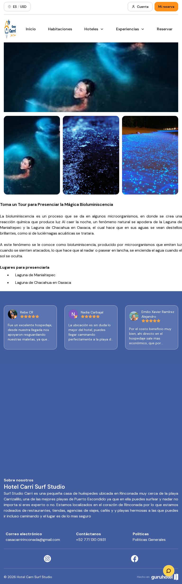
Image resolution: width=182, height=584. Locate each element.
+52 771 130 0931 (91, 539)
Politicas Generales (149, 539)
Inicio (31, 29)
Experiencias (127, 29)
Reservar (165, 29)
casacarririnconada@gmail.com (33, 539)
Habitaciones (60, 29)
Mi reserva (166, 7)
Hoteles (91, 29)
